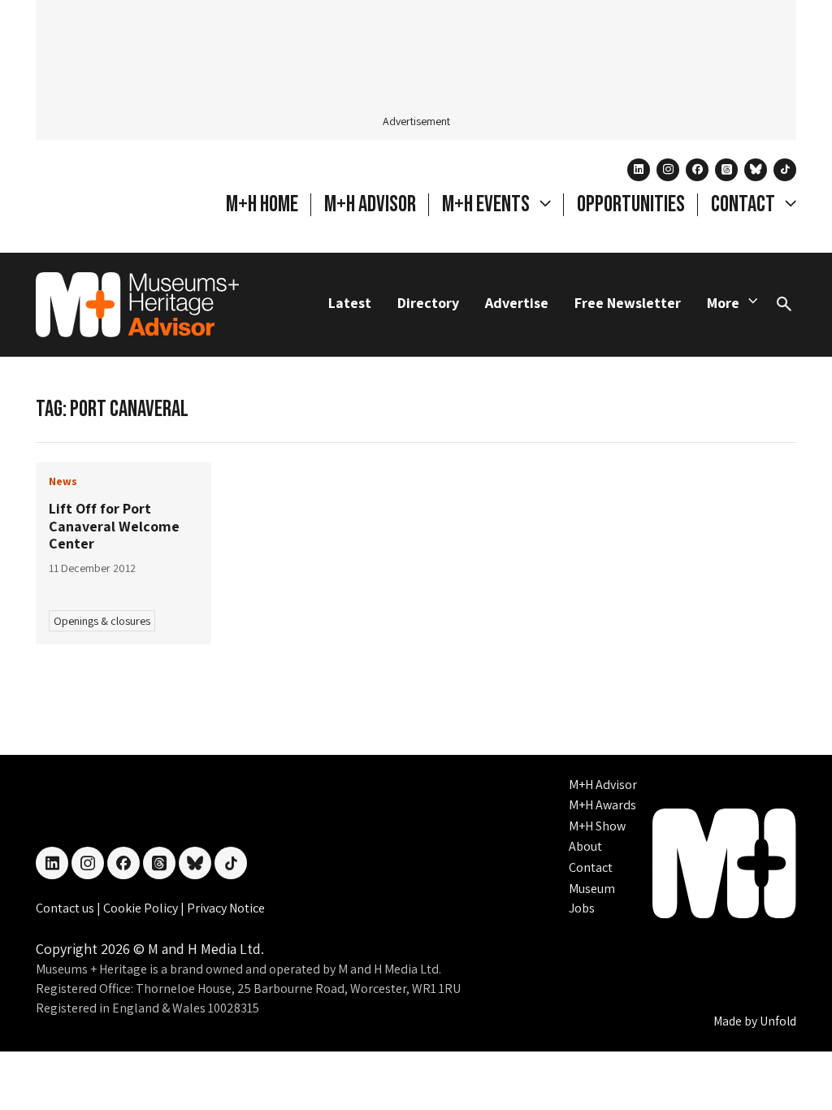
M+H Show (597, 826)
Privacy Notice (226, 908)
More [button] (723, 302)
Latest (349, 302)
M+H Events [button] (487, 204)
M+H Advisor (370, 204)
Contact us (66, 908)
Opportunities (631, 204)
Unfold (778, 1021)
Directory (428, 302)
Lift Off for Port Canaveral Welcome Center (114, 526)
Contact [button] (744, 204)
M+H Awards (602, 804)
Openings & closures (102, 621)
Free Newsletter (627, 302)
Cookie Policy (141, 908)
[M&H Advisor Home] (137, 304)
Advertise (516, 302)
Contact (591, 867)
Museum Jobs (592, 898)
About (585, 846)
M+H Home (262, 204)
